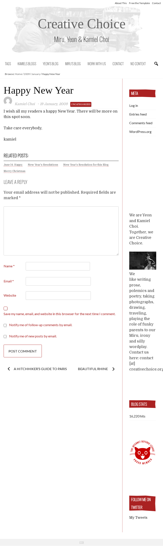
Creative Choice (81, 23)
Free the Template (139, 3)
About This (121, 3)
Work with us (96, 63)
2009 (27, 74)
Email (9, 281)
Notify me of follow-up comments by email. (40, 325)
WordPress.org (140, 132)
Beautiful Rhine (93, 369)
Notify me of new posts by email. (33, 336)
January (35, 74)
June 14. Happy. (13, 164)
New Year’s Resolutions (43, 164)
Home (18, 74)
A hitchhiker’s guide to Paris (40, 369)
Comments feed (140, 123)
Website (10, 295)
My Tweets (138, 518)
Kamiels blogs (27, 63)
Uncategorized (80, 104)
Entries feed (138, 114)
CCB (81, 542)
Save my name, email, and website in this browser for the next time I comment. (59, 314)
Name (9, 266)
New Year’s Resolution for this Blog (86, 164)
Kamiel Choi (25, 104)
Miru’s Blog (73, 63)
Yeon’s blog (50, 63)
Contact (156, 3)
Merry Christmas (14, 171)
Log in (133, 105)
